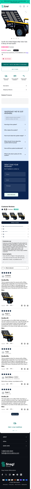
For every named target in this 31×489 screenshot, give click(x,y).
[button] (5, 47)
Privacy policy (11, 484)
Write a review (15, 222)
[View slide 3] (17, 431)
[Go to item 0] (11, 38)
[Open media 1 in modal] (25, 11)
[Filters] (2, 268)
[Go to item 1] (5, 216)
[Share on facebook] (22, 305)
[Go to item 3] (15, 38)
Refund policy (5, 484)
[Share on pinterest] (25, 305)
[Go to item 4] (17, 38)
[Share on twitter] (27, 305)
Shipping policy (24, 484)
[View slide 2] (15, 431)
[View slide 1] (13, 431)
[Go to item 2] (13, 38)
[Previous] (2, 1)
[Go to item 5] (18, 38)
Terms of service (18, 484)
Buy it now (15, 69)
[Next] (27, 1)
